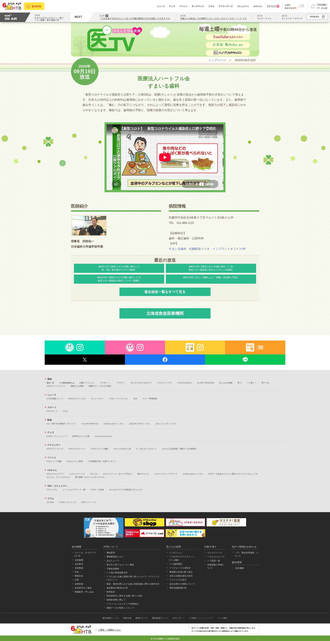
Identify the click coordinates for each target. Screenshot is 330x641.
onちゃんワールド (77, 473)
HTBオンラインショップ (56, 436)
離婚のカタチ (141, 617)
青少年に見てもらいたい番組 (120, 564)
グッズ (172, 6)
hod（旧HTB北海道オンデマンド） (61, 423)
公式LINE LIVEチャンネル (139, 423)
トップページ (217, 60)
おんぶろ (94, 473)
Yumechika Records (103, 436)
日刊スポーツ (179, 617)
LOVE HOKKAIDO (184, 382)
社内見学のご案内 (83, 588)
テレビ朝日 (222, 617)
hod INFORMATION (90, 423)
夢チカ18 (265, 382)
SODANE (50, 502)
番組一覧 (50, 382)
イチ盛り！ (251, 382)
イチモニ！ (121, 382)
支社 (77, 572)
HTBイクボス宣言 (177, 579)
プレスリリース (214, 552)
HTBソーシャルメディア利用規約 (122, 604)
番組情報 (36, 6)
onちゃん (257, 6)
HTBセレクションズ (67, 502)
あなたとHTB (113, 560)
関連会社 (79, 576)
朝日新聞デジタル (110, 617)
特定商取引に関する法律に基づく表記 (124, 595)
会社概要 (79, 560)
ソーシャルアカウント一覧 (74, 489)
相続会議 (127, 617)
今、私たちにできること (146, 448)
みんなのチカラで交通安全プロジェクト (126, 489)
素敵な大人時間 (77, 385)
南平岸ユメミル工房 (80, 436)
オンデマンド (198, 6)
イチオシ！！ (105, 382)
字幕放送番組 (113, 568)
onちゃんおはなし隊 (122, 448)
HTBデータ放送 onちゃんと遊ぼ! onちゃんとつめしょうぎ (233, 473)
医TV (240, 382)
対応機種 (239, 568)
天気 (135, 398)
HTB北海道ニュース (54, 398)
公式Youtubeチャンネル (113, 423)
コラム (211, 6)
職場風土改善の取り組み (181, 572)
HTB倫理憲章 (175, 564)
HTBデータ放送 (97, 489)
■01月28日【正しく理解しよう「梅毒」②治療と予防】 (211, 277)
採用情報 (79, 584)
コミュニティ (243, 6)
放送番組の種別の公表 (117, 588)
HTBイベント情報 (54, 461)
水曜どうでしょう (87, 382)
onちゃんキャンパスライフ (166, 473)
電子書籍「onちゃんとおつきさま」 (90, 477)
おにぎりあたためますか (141, 382)
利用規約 (111, 591)
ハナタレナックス (164, 382)
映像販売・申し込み (84, 591)
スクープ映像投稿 (149, 398)
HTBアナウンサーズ (54, 448)
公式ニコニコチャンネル (165, 423)
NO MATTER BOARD (205, 382)
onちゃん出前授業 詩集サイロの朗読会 (179, 448)
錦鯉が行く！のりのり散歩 (100, 385)
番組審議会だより (115, 556)
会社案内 (79, 564)
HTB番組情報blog (66, 382)
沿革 (77, 579)
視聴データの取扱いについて (120, 607)
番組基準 (111, 552)
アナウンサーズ (225, 6)
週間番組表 (314, 16)
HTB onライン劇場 (75, 461)
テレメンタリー (97, 398)
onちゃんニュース (216, 556)
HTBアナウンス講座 (99, 448)
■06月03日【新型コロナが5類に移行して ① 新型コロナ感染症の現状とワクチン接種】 (119, 279)
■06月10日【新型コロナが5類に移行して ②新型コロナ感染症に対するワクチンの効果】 (211, 268)
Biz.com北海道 (225, 382)
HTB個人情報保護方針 (117, 572)
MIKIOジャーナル (88, 502)
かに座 (324, 8)
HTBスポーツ (52, 411)
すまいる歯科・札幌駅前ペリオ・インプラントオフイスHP (207, 248)
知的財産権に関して (116, 599)
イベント (183, 6)
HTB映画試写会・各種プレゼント (102, 461)
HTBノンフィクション (118, 398)
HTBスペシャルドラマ (55, 385)
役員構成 (79, 568)
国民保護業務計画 (177, 588)
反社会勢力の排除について (182, 584)
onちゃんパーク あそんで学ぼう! (117, 473)
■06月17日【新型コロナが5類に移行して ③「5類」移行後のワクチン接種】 (118, 268)
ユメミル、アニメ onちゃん (58, 477)
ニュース (161, 6)
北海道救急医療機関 (165, 313)
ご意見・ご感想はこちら (109, 629)
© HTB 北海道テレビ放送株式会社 (165, 638)
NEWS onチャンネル (77, 398)
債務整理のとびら (160, 617)
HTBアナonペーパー (77, 448)
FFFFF (65, 411)
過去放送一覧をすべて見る (165, 292)
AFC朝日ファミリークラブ (201, 617)
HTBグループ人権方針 (180, 568)
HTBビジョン (175, 552)
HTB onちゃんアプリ (55, 473)
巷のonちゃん (143, 473)
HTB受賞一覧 (213, 560)
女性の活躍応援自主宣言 (181, 576)
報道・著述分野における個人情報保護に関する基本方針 (133, 584)
